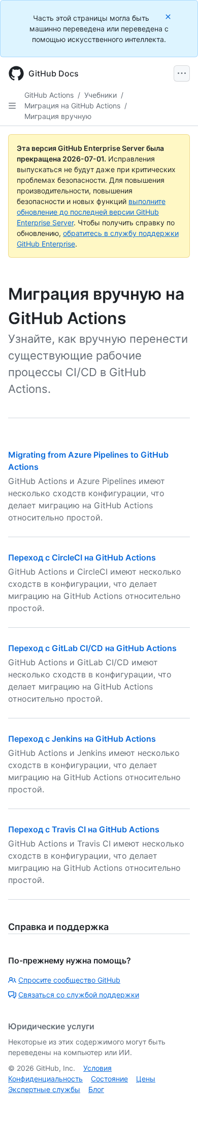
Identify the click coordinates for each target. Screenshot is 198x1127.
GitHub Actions (49, 95)
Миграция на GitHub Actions (72, 105)
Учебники (100, 95)
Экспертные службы (44, 1089)
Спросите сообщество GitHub (69, 980)
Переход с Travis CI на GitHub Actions (83, 829)
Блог (96, 1089)
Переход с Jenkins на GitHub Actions (82, 739)
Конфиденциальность (45, 1078)
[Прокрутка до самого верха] (176, 1105)
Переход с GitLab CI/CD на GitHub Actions (92, 648)
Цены (145, 1078)
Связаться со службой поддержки (78, 994)
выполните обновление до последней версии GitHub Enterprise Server (91, 212)
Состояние (109, 1078)
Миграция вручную (57, 116)
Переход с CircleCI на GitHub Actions (82, 557)
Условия (97, 1068)
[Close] (169, 16)
